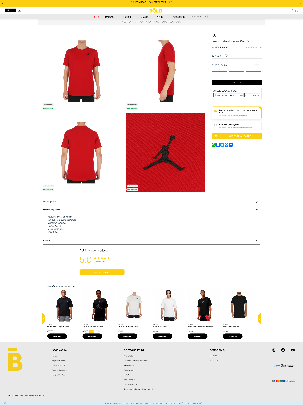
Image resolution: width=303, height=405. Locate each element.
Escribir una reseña (102, 272)
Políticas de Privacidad (58, 365)
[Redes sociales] (273, 350)
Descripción (49, 202)
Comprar (57, 336)
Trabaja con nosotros (58, 375)
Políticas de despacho (130, 384)
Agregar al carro (240, 136)
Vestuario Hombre (160, 22)
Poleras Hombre (175, 22)
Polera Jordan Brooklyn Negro (92, 326)
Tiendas (54, 356)
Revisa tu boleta (129, 370)
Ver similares (238, 82)
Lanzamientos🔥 (200, 16)
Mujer (144, 17)
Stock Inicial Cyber (129, 379)
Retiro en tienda (129, 365)
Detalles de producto (52, 209)
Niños (160, 17)
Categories (132, 22)
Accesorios (179, 17)
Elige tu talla (219, 65)
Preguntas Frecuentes (59, 360)
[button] (43, 318)
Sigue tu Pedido (129, 356)
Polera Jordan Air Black (231, 326)
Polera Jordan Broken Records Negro (200, 326)
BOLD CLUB (214, 360)
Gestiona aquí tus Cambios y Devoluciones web (138, 389)
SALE (96, 17)
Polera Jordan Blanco (160, 326)
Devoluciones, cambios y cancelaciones (136, 360)
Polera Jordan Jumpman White (128, 326)
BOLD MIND (214, 356)
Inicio (124, 22)
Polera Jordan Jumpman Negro (58, 326)
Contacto (127, 375)
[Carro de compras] (296, 10)
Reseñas (46, 240)
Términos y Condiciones (59, 370)
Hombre (127, 17)
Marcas (109, 17)
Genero (141, 22)
